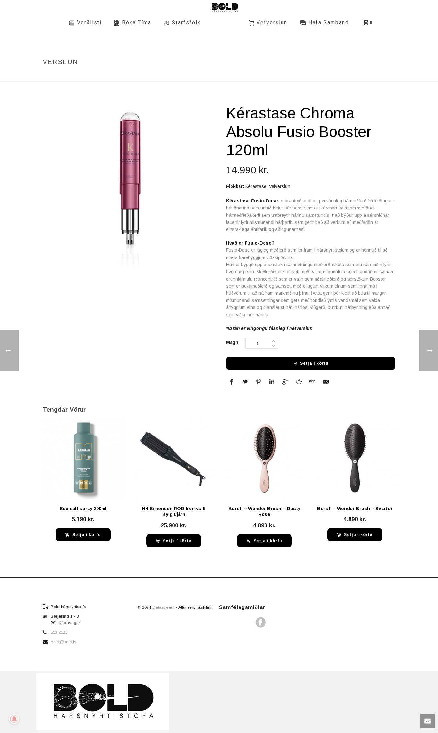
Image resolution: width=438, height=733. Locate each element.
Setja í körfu (314, 363)
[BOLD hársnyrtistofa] (224, 22)
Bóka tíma (136, 23)
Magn (232, 342)
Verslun (269, 75)
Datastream (164, 607)
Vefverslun (272, 23)
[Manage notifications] (14, 719)
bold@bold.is (63, 641)
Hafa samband (328, 23)
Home (250, 75)
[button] (83, 534)
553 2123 (59, 632)
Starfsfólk (186, 23)
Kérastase (255, 186)
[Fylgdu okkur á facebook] (261, 622)
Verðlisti (89, 23)
